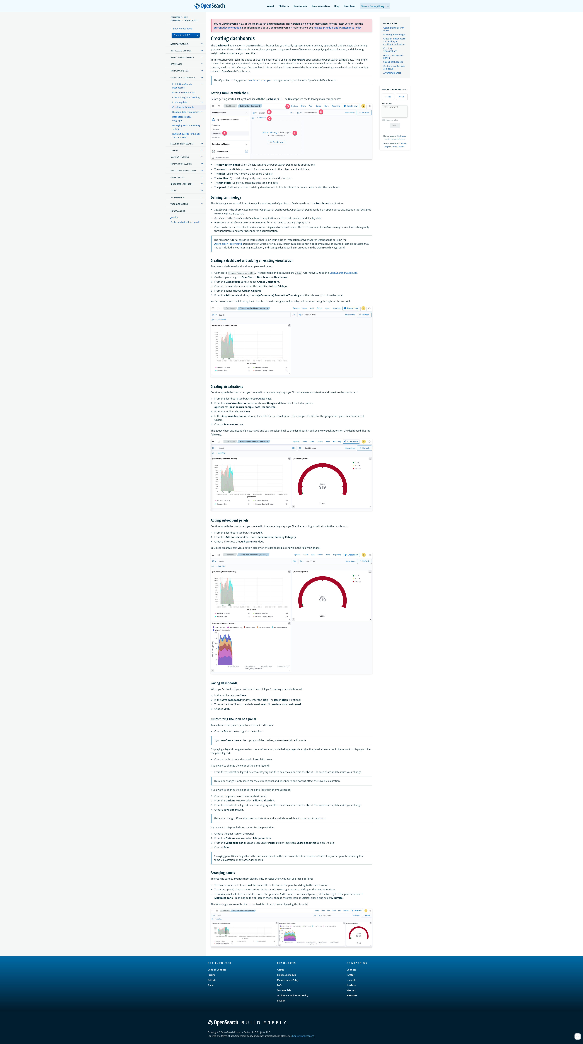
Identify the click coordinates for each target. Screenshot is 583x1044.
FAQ (279, 985)
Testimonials (284, 990)
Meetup (351, 990)
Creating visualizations (390, 49)
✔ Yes (388, 96)
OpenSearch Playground (228, 243)
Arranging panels (392, 72)
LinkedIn (351, 979)
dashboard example (259, 80)
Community (300, 5)
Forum (211, 974)
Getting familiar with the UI (393, 29)
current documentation (227, 27)
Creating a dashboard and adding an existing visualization (394, 41)
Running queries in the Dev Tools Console (186, 135)
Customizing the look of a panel (394, 67)
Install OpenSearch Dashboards (182, 86)
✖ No (401, 96)
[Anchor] (252, 93)
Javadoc (174, 217)
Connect (351, 969)
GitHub (211, 979)
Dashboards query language (181, 118)
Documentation (321, 5)
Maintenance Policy (288, 979)
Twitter (350, 974)
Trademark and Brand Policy (292, 995)
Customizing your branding (186, 97)
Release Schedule (286, 974)
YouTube (351, 985)
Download (349, 5)
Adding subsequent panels (393, 56)
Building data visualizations (186, 112)
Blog (336, 5)
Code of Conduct (217, 969)
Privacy (281, 1000)
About (270, 5)
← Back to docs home (181, 28)
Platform (284, 5)
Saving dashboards (393, 61)
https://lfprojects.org (303, 1035)
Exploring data (179, 102)
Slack (210, 985)
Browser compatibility (183, 92)
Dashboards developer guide (185, 222)
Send (394, 125)
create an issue (398, 146)
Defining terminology (394, 34)
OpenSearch (210, 6)
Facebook (352, 995)
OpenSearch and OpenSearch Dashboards (183, 19)
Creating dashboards (183, 107)
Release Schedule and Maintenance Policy (337, 27)
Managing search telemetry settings (186, 127)
